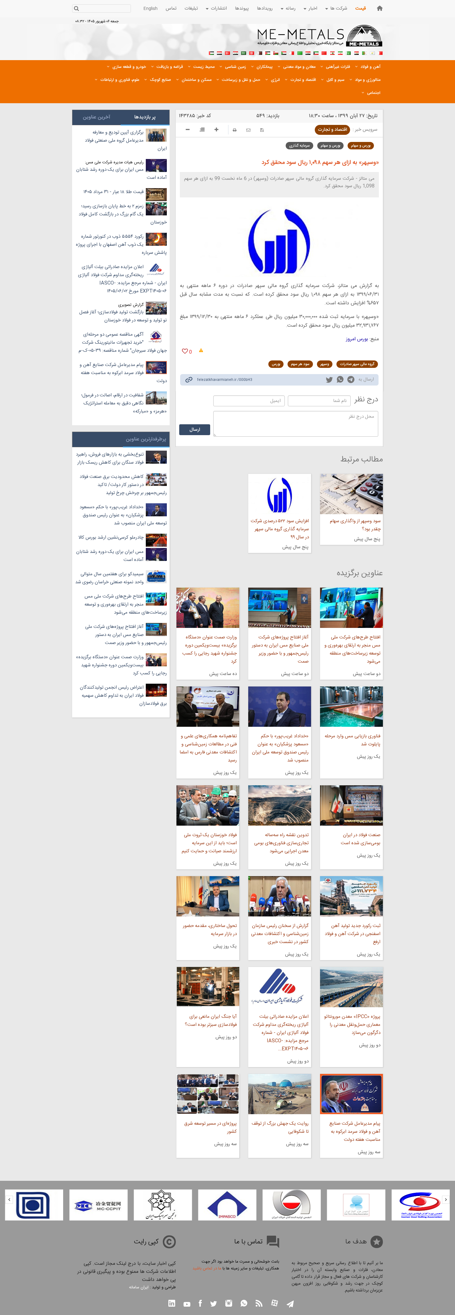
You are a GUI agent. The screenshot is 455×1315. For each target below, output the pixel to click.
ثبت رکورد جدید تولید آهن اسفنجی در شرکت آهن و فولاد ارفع (352, 934)
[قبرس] (372, 52)
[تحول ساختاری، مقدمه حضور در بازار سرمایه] (207, 896)
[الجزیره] (364, 52)
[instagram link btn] (228, 1304)
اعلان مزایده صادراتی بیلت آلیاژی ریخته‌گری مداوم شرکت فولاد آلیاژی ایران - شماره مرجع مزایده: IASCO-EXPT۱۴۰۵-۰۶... (281, 1033)
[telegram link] (350, 381)
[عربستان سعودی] (243, 52)
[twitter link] (329, 380)
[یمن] (219, 52)
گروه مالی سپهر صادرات (357, 364)
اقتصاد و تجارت (332, 130)
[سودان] (283, 52)
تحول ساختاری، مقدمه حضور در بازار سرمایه (209, 930)
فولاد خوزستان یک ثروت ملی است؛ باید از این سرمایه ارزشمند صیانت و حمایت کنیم (209, 843)
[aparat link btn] (274, 1303)
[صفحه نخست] (380, 8)
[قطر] (259, 52)
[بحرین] (380, 52)
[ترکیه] (227, 52)
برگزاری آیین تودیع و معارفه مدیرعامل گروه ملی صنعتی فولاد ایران (126, 140)
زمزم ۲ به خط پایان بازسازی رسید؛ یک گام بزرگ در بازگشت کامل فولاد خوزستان (123, 214)
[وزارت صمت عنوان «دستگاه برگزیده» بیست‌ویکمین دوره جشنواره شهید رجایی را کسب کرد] (207, 608)
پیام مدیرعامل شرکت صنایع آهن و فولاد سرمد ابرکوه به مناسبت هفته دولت (354, 1132)
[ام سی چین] (98, 1204)
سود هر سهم (300, 364)
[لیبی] (299, 52)
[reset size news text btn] (202, 130)
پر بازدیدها (145, 117)
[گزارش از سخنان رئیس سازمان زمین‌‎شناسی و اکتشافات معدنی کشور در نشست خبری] (279, 896)
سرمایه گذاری (299, 146)
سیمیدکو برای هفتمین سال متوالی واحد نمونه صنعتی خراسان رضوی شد (109, 578)
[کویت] (316, 52)
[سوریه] (235, 52)
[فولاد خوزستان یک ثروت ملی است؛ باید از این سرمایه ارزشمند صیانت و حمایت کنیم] (207, 805)
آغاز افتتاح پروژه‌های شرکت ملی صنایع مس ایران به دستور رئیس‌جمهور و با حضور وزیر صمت (280, 649)
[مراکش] (324, 52)
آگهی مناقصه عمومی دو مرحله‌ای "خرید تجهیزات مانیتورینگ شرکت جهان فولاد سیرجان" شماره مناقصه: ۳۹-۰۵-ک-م (123, 343)
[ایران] (340, 52)
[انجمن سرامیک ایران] (163, 1204)
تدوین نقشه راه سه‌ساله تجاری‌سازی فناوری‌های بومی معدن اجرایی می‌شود (281, 843)
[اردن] (267, 52)
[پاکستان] (348, 52)
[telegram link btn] (290, 1304)
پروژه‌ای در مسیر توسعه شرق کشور (210, 1128)
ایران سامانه (139, 1287)
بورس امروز (357, 339)
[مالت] (291, 52)
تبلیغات (191, 8)
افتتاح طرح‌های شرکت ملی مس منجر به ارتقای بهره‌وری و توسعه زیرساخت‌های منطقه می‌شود (352, 649)
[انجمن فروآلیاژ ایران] (356, 1204)
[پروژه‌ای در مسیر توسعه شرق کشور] (207, 1094)
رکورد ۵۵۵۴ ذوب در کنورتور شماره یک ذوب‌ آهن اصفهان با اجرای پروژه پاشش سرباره (121, 245)
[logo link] (320, 39)
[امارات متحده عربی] (211, 52)
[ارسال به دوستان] (248, 130)
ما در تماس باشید (207, 1268)
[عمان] (275, 52)
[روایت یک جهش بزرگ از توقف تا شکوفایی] (279, 1094)
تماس (171, 8)
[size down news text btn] (187, 130)
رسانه (291, 8)
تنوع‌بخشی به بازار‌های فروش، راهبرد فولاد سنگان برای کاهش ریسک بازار (110, 458)
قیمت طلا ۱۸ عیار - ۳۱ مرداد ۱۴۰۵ (114, 192)
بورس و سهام (360, 146)
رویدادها (265, 8)
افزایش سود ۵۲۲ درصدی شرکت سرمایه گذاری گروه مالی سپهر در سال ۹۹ (280, 529)
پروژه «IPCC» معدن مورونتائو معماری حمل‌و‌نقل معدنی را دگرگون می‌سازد (352, 1025)
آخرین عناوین (96, 117)
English (151, 8)
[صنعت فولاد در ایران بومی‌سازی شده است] (351, 805)
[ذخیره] (262, 130)
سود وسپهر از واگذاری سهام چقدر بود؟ (355, 525)
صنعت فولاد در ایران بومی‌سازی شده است (360, 839)
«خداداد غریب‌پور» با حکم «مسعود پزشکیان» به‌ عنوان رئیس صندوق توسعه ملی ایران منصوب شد (280, 748)
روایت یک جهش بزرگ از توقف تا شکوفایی (280, 1128)
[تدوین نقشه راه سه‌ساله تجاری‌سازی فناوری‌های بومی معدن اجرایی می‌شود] (279, 805)
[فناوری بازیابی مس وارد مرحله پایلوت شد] (351, 706)
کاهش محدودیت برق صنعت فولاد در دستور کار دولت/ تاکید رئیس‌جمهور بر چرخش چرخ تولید (123, 485)
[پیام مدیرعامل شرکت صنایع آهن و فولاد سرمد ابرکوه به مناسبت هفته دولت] (351, 1094)
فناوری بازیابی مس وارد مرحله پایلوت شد (352, 740)
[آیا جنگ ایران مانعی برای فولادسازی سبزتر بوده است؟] (207, 987)
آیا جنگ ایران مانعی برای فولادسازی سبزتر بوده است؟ (210, 1021)
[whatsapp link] (340, 380)
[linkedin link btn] (171, 1304)
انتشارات (219, 8)
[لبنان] (332, 52)
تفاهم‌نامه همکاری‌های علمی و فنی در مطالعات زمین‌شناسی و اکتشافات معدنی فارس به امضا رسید (208, 748)
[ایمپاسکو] (227, 1204)
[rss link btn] (259, 1304)
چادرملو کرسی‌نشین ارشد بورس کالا (111, 537)
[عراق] (308, 52)
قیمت (360, 8)
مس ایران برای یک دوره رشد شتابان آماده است (121, 174)
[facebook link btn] (200, 1304)
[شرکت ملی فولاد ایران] (34, 1204)
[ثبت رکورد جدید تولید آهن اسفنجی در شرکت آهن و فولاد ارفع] (351, 896)
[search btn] (76, 9)
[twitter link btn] (213, 1304)
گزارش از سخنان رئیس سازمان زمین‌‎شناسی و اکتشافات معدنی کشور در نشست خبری (280, 934)
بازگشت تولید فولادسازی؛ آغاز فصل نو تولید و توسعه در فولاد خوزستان (123, 316)
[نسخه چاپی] (234, 130)
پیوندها (242, 8)
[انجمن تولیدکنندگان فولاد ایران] (292, 1204)
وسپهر (324, 364)
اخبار (313, 8)
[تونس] (251, 52)
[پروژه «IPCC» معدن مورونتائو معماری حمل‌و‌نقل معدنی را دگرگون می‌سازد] (351, 987)
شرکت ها (338, 8)
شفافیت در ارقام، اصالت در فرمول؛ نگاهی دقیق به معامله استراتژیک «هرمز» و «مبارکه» (124, 403)
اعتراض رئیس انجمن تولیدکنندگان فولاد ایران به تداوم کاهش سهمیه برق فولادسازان (123, 696)
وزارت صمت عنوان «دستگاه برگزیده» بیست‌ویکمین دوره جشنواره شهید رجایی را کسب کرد (209, 649)
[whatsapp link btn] (243, 1304)
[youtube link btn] (187, 1305)
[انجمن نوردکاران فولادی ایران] (421, 1204)
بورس (276, 364)
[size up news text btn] (216, 130)
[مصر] (356, 52)
